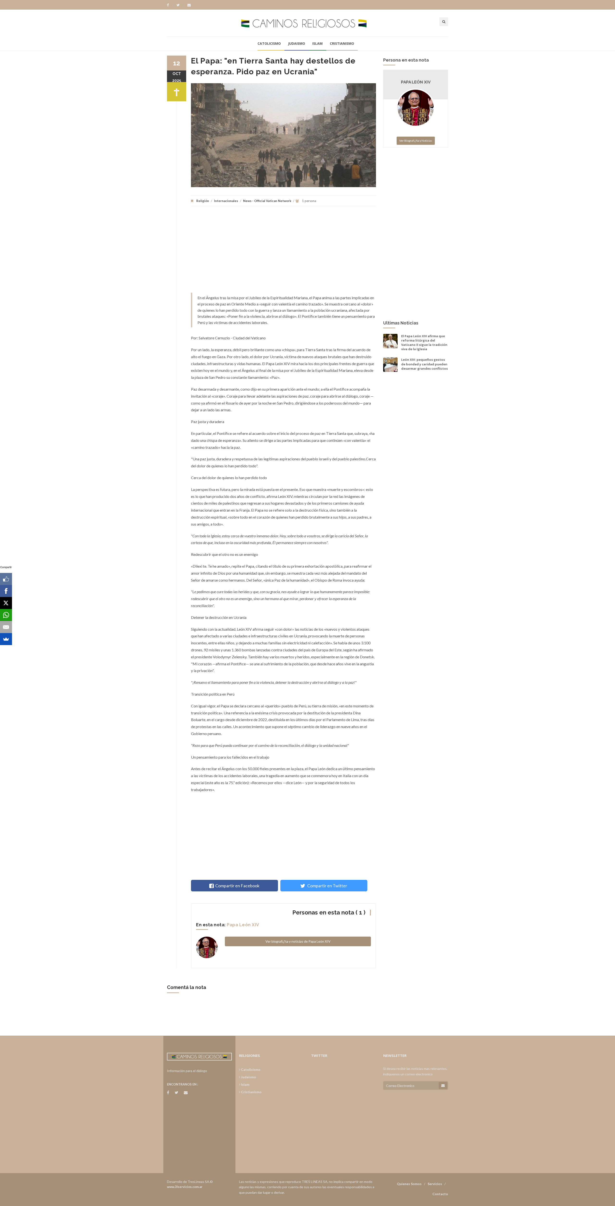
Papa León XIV (243, 924)
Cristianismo (342, 43)
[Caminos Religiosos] (307, 23)
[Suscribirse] (443, 1085)
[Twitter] (180, 5)
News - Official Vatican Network (267, 201)
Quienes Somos (409, 1184)
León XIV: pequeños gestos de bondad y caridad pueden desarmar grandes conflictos (424, 363)
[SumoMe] (6, 639)
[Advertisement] (283, 252)
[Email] (6, 627)
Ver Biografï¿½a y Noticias (415, 140)
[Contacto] (189, 5)
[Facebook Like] (6, 579)
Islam (317, 43)
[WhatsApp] (6, 615)
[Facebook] (170, 5)
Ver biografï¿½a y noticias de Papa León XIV (298, 941)
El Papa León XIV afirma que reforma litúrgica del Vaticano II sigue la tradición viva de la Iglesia (424, 342)
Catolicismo (269, 43)
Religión (202, 201)
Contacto (440, 1194)
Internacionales (226, 201)
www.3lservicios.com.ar (185, 1187)
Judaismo (296, 43)
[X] (6, 603)
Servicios (435, 1184)
